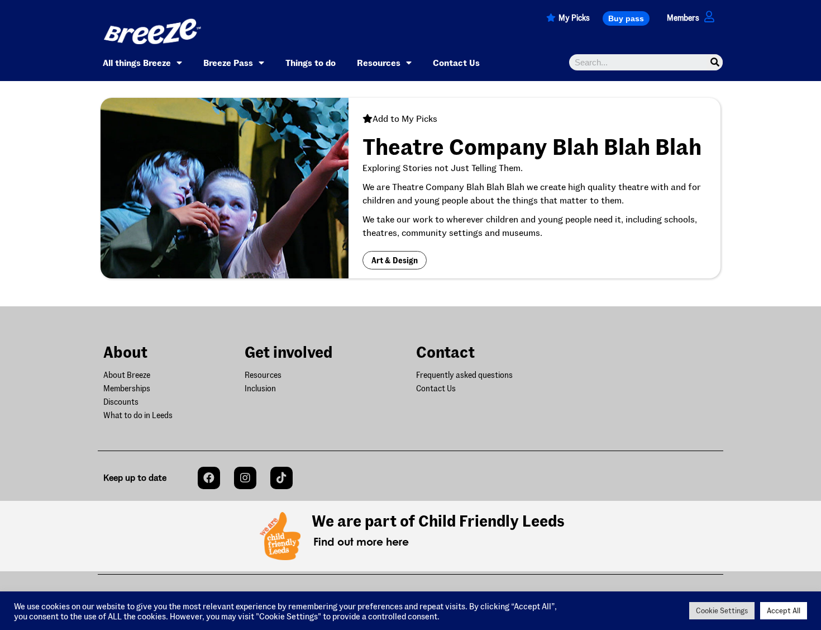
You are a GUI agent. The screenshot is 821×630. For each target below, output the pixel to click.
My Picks (574, 17)
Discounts (121, 401)
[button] (626, 18)
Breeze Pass (228, 62)
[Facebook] (209, 478)
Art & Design (394, 260)
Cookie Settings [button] (722, 610)
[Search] (715, 62)
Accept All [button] (783, 610)
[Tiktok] (281, 478)
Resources (378, 62)
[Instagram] (245, 478)
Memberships (126, 388)
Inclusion (260, 388)
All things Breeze (137, 62)
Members (683, 17)
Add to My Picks (405, 118)
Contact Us (456, 62)
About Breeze (126, 375)
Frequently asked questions (464, 375)
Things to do (310, 62)
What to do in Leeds (138, 415)
